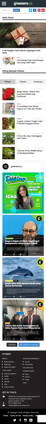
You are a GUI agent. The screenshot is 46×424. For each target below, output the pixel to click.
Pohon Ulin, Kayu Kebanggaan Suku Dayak (29, 137)
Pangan (19, 119)
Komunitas (29, 364)
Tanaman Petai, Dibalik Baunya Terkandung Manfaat (29, 151)
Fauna (27, 377)
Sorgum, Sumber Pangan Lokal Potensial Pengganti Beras (29, 122)
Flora (18, 89)
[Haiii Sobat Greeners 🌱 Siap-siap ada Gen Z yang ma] (23, 193)
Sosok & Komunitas (31, 358)
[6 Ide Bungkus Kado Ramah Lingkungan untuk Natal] (23, 35)
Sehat (19, 104)
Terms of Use (15, 415)
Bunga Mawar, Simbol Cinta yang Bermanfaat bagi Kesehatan (28, 93)
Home (5, 415)
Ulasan (6, 381)
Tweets (23, 82)
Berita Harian (9, 362)
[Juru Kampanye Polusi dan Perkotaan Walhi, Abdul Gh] (23, 235)
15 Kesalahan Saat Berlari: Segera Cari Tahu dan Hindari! (29, 107)
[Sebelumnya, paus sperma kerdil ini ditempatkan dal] (23, 277)
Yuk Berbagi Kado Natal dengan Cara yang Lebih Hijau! (30, 61)
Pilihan (8, 82)
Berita (4, 358)
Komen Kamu (9, 387)
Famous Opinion (10, 374)
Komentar (38, 82)
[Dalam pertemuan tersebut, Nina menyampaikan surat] (23, 320)
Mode (6, 376)
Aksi (24, 383)
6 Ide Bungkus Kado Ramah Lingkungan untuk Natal (21, 51)
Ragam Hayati (28, 371)
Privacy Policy (28, 415)
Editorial (7, 364)
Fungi (27, 379)
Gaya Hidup (6, 370)
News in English (10, 367)
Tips (18, 58)
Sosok (27, 362)
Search (16, 10)
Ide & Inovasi (28, 368)
